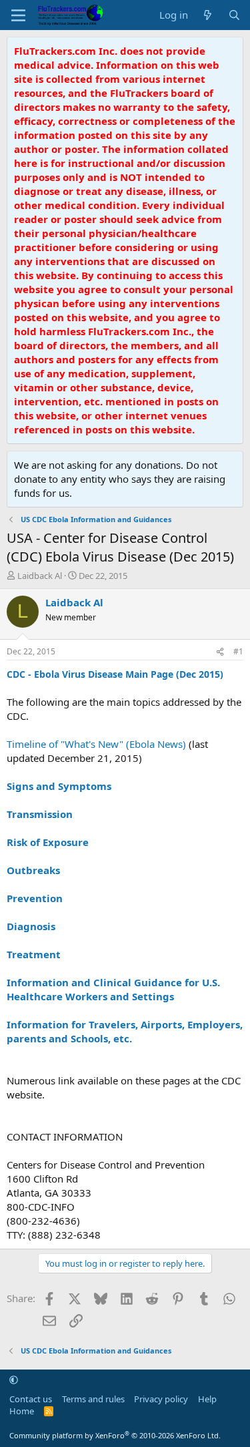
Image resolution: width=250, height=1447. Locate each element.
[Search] (234, 15)
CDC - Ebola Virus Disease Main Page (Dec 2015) (115, 674)
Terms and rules (93, 1399)
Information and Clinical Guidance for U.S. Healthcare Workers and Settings (113, 989)
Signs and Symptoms (59, 786)
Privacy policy (161, 1399)
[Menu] (18, 15)
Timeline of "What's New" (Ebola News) (96, 744)
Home (21, 1411)
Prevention (35, 898)
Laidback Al (39, 576)
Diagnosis (31, 926)
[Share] (220, 652)
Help (207, 1399)
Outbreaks (33, 870)
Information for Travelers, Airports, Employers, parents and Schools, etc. (125, 1031)
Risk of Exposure (48, 842)
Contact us (30, 1399)
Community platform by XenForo (115, 1435)
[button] (14, 1379)
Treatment (34, 954)
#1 (238, 651)
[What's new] (208, 15)
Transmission (40, 814)
